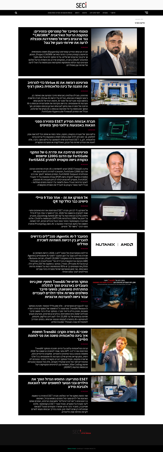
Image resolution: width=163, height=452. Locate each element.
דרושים (77, 13)
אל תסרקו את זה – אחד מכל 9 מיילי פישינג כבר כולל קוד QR (62, 199)
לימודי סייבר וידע (95, 13)
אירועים (84, 13)
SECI (142, 19)
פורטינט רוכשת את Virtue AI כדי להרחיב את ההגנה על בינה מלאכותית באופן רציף (57, 84)
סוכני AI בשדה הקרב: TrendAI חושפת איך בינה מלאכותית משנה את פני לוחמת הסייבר (58, 335)
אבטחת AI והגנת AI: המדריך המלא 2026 (60, 13)
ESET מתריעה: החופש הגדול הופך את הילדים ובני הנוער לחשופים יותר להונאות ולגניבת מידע (58, 383)
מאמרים (105, 13)
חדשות (113, 13)
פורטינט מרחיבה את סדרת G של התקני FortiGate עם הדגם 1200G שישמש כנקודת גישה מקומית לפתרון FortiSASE (58, 156)
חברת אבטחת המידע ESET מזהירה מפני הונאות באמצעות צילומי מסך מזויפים (65, 123)
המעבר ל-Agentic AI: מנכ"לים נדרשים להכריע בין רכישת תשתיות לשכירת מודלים (59, 240)
